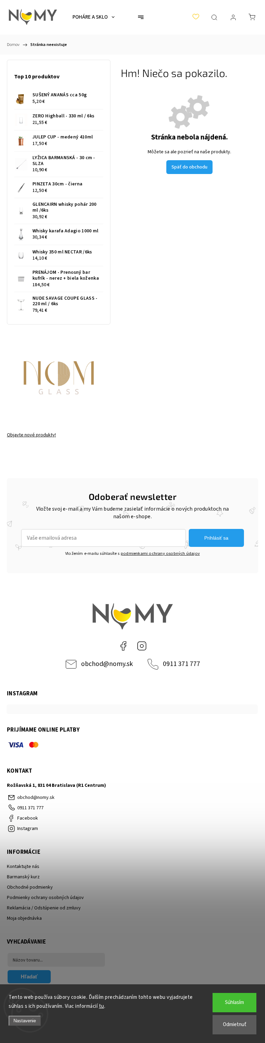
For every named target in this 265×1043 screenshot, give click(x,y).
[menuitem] (93, 17)
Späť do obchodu (189, 167)
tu (101, 1006)
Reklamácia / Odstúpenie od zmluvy (44, 908)
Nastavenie (24, 1020)
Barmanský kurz (23, 876)
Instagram (142, 646)
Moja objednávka (24, 918)
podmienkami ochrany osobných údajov (160, 553)
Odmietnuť (234, 1024)
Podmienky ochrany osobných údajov (45, 897)
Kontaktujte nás (23, 866)
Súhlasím (234, 1002)
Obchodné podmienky (30, 887)
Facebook (123, 646)
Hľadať (29, 976)
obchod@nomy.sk (107, 664)
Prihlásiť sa (216, 538)
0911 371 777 (181, 664)
